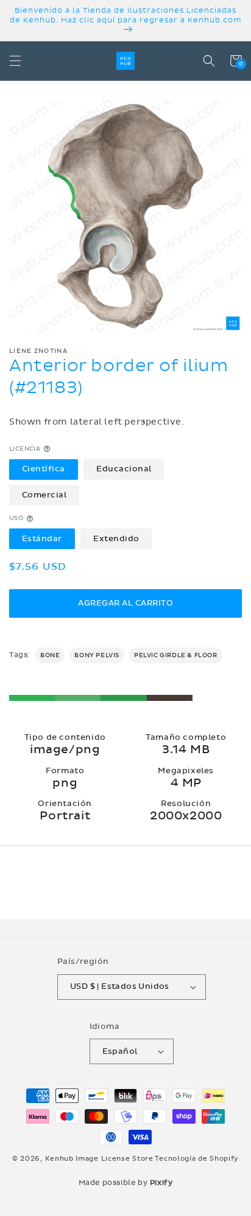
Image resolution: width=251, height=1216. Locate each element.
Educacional (124, 469)
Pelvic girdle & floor (175, 655)
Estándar (42, 539)
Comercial (44, 495)
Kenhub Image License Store (99, 1159)
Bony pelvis (96, 655)
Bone (50, 655)
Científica (43, 469)
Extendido (116, 539)
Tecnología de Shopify (197, 1159)
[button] (15, 60)
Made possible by (126, 1182)
